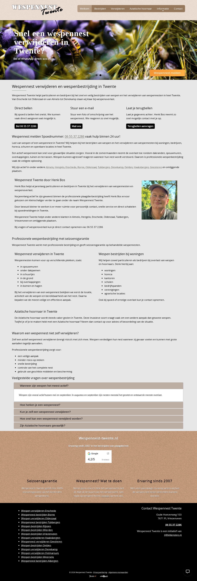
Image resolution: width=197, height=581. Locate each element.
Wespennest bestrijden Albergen (39, 561)
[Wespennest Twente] (37, 9)
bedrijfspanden (112, 285)
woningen (109, 270)
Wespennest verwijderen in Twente (39, 254)
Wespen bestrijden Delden (36, 545)
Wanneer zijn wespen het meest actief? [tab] (44, 385)
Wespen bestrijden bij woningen (121, 254)
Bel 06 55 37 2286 (26, 126)
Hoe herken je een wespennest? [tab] (40, 404)
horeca (108, 274)
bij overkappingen (30, 282)
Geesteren (156, 167)
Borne (80, 167)
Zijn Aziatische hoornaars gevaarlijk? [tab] (42, 425)
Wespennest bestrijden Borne (38, 514)
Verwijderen (118, 8)
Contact (178, 8)
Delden (129, 167)
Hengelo (59, 167)
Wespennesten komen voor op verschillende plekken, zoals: (48, 260)
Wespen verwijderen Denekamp (39, 549)
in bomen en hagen (31, 285)
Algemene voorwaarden (118, 572)
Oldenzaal (91, 167)
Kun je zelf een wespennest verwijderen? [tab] (45, 411)
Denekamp (117, 167)
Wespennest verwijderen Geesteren (41, 541)
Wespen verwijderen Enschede (38, 510)
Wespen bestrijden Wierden (37, 530)
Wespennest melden (167, 73)
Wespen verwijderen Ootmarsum (40, 553)
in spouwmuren (29, 266)
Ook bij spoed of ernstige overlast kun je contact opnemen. (132, 299)
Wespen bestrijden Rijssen (36, 526)
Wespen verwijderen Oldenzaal (38, 518)
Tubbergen (104, 167)
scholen (108, 282)
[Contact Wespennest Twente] (179, 544)
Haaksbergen (141, 167)
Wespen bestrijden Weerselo (37, 557)
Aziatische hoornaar (141, 8)
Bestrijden (100, 8)
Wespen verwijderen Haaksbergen (40, 537)
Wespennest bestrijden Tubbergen (40, 522)
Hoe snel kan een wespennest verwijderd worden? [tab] (51, 418)
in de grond (26, 278)
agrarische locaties (114, 293)
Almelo (50, 167)
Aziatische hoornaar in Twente (36, 311)
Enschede (70, 167)
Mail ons (76, 126)
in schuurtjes (27, 274)
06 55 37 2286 (74, 136)
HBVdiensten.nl (173, 535)
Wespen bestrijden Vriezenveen (39, 533)
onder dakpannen (30, 270)
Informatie (163, 8)
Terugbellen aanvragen (140, 126)
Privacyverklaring (100, 572)
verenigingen (111, 289)
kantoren (109, 278)
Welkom (84, 8)
